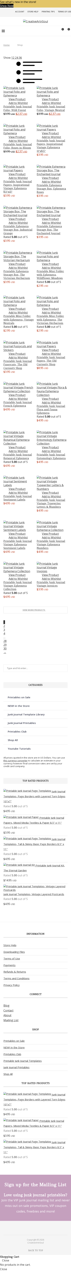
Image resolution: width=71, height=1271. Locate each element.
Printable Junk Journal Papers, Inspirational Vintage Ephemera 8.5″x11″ (17, 186)
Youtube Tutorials (19, 748)
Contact (8, 1010)
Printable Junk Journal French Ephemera (17, 404)
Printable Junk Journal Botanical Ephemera (17, 456)
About (7, 1015)
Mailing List (10, 1020)
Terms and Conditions (16, 978)
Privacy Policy (11, 985)
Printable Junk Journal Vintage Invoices (51, 584)
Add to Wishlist (18, 103)
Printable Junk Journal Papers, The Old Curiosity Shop (51, 361)
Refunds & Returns (14, 971)
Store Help (32, 11)
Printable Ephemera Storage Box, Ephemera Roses (51, 189)
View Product (17, 99)
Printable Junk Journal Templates (22, 1060)
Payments (9, 965)
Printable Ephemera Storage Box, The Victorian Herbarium (16, 275)
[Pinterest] (33, 1227)
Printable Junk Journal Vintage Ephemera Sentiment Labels (17, 544)
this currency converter (15, 760)
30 (5, 648)
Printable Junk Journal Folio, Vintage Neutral (51, 108)
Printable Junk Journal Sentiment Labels (17, 498)
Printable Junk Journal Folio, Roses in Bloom (17, 146)
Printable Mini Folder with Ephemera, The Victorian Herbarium (50, 319)
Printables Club (17, 731)
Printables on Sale (19, 697)
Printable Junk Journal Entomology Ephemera (51, 456)
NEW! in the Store (19, 706)
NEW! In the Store (14, 1047)
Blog (6, 1005)
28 (5, 641)
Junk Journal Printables (22, 723)
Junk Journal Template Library (26, 714)
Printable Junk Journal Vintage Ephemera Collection (17, 586)
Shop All (13, 740)
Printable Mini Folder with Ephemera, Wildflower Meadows (50, 275)
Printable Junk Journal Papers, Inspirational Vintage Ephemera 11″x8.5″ (51, 146)
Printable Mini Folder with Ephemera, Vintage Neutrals (18, 319)
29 (5, 645)
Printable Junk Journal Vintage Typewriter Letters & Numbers (51, 503)
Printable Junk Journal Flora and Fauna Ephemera (51, 409)
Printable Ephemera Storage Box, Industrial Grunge (17, 230)
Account (19, 11)
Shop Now (6, 6)
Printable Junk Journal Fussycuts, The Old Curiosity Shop (17, 364)
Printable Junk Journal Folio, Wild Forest (17, 108)
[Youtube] (38, 1227)
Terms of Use (64, 11)
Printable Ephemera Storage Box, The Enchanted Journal (49, 230)
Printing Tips (48, 11)
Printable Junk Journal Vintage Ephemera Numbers (51, 544)
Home (6, 45)
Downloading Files (14, 952)
